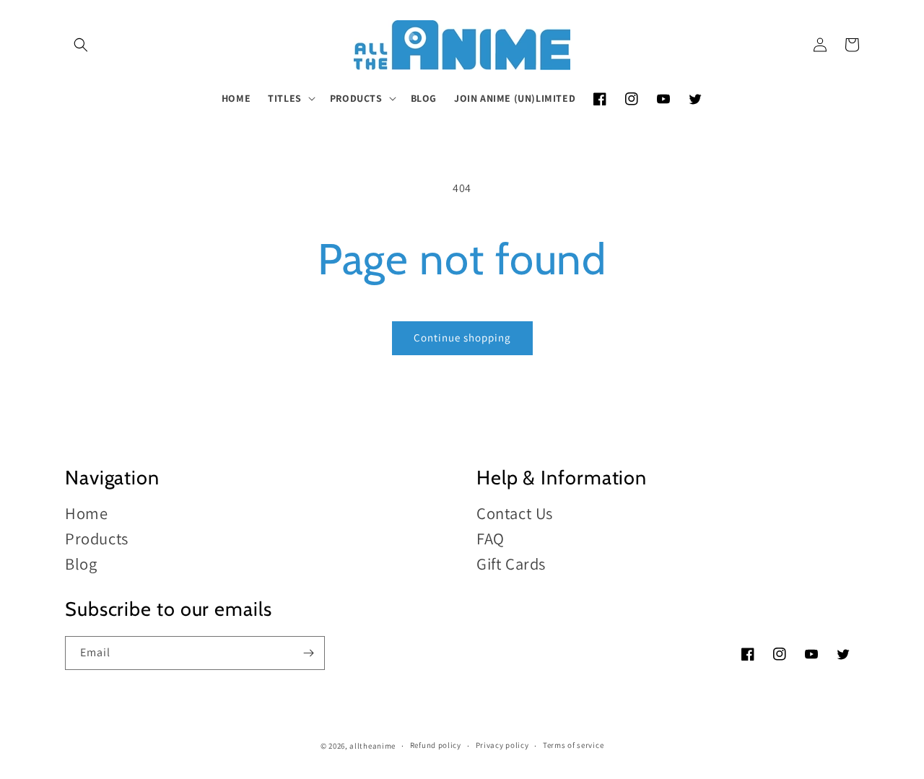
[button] (81, 45)
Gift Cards (511, 563)
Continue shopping (462, 337)
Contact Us (514, 513)
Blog (81, 563)
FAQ (490, 538)
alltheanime (372, 746)
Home (86, 513)
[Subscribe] (308, 653)
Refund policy (435, 745)
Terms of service (573, 745)
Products (96, 538)
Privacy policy (502, 745)
